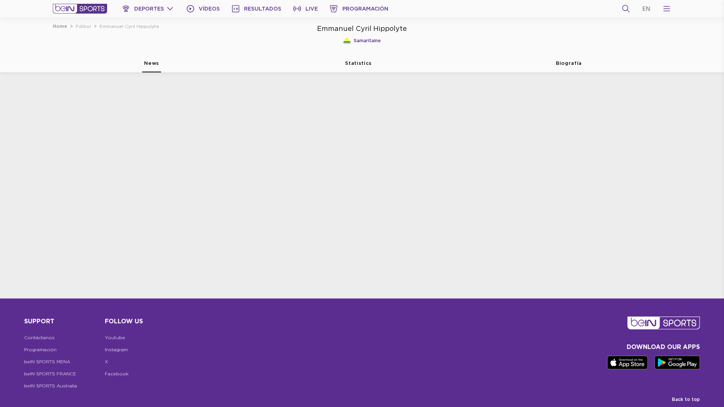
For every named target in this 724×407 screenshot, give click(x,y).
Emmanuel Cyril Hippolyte (129, 26)
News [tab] (151, 63)
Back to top (686, 399)
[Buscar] (625, 8)
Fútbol (83, 26)
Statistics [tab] (358, 63)
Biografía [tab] (569, 63)
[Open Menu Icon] (666, 8)
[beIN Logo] (80, 9)
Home (60, 26)
